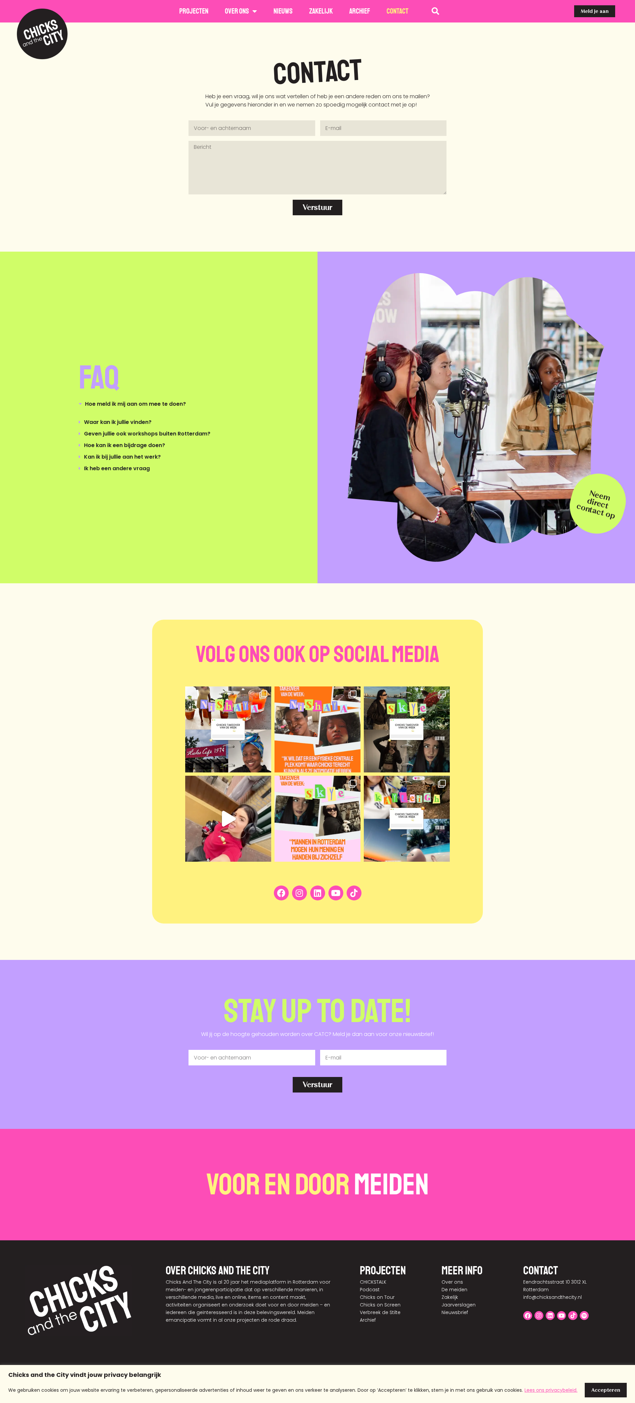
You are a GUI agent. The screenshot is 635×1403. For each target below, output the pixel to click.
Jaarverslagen (459, 1304)
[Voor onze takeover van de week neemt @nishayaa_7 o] (228, 729)
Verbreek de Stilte (380, 1312)
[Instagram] (299, 893)
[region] (317, 1384)
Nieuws (283, 11)
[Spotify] (584, 1315)
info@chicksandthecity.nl (552, 1297)
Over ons (237, 11)
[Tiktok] (354, 893)
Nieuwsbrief (455, 1312)
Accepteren (605, 1390)
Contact (397, 11)
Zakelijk (321, 11)
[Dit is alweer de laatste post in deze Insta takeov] (407, 729)
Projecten (193, 11)
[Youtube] (335, 893)
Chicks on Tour (377, 1297)
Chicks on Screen (380, 1304)
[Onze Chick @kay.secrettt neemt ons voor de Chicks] (407, 819)
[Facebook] (281, 893)
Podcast (370, 1289)
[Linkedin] (317, 893)
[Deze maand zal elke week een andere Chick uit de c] (317, 819)
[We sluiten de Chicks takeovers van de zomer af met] (317, 729)
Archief (359, 11)
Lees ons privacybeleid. (551, 1390)
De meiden (454, 1289)
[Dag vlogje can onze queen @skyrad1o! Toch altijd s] (228, 819)
